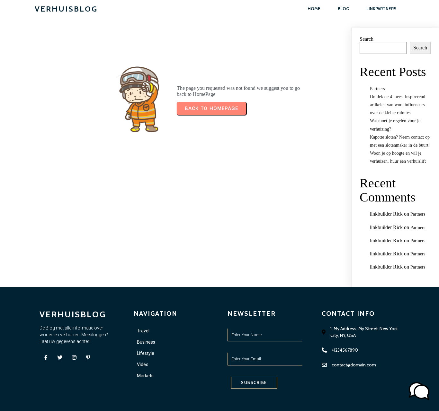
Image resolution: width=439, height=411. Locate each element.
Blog (343, 8)
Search (366, 39)
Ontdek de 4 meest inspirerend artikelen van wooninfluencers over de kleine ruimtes (397, 104)
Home (314, 8)
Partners (377, 88)
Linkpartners (381, 8)
